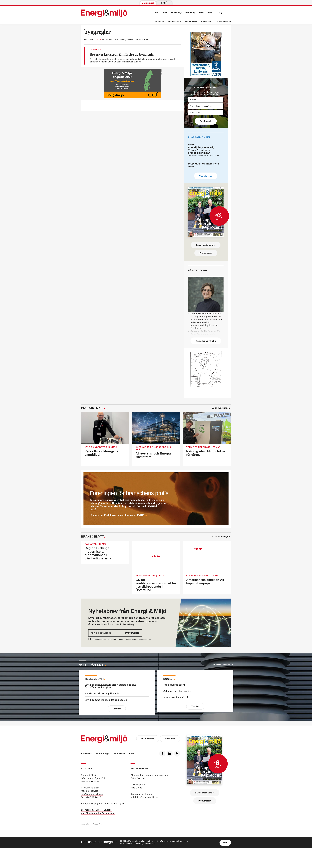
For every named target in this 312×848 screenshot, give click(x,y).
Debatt (165, 12)
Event (201, 12)
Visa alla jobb (205, 176)
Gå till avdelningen (221, 408)
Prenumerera (174, 21)
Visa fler (117, 709)
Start (157, 12)
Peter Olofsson (138, 778)
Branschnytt (176, 12)
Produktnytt (190, 12)
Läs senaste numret (205, 245)
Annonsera (206, 21)
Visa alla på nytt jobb (206, 341)
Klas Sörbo (136, 788)
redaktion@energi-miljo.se (144, 797)
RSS (177, 753)
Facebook (162, 753)
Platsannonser (223, 21)
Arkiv (209, 12)
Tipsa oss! (160, 21)
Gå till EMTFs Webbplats (221, 664)
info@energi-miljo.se (92, 794)
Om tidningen (191, 21)
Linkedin (170, 753)
